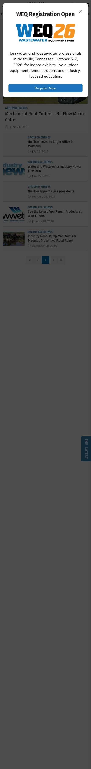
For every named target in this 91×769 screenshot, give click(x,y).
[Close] (80, 11)
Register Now (45, 88)
